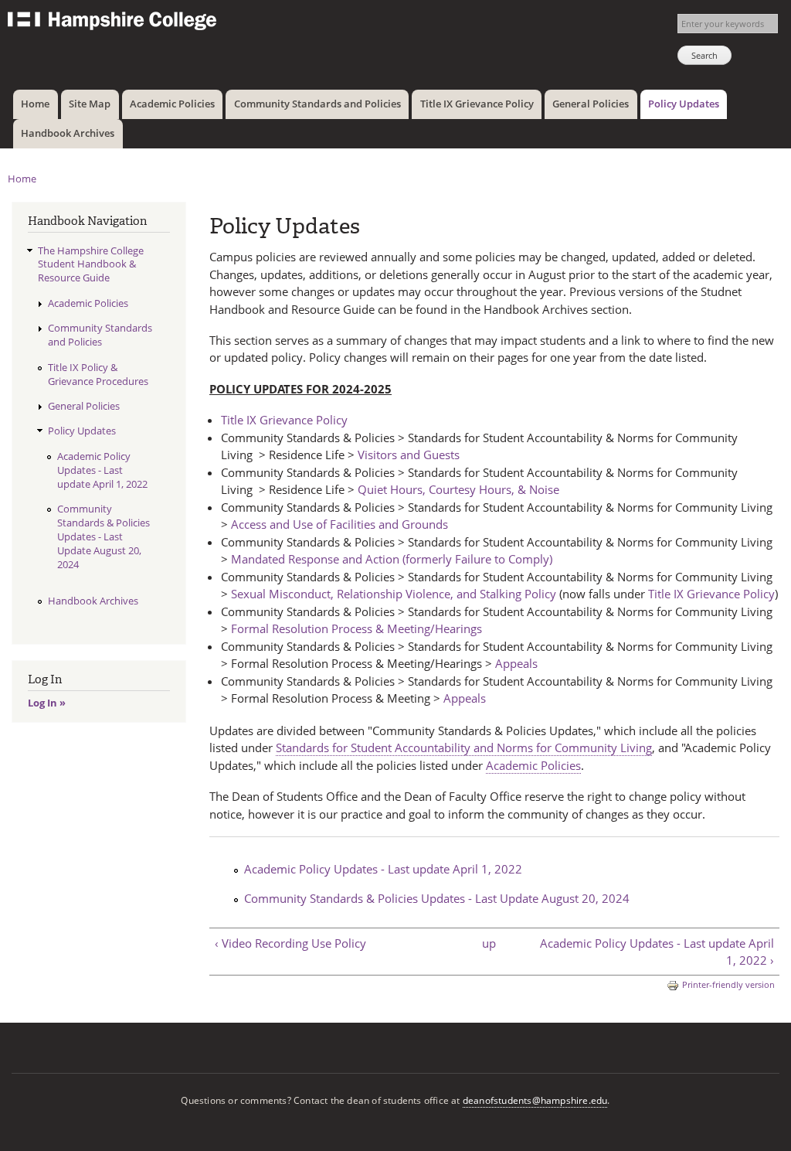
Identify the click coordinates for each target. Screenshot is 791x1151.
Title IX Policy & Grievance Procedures (98, 374)
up (489, 943)
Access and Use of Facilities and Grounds (339, 524)
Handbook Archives (67, 133)
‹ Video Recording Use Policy (290, 943)
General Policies (590, 104)
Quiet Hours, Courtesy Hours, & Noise (458, 489)
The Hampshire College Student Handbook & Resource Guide (91, 264)
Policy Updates (683, 104)
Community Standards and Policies (317, 104)
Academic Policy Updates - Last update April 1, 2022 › (657, 952)
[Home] (114, 23)
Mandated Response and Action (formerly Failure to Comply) (391, 559)
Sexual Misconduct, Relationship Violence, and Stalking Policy (393, 593)
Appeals (516, 663)
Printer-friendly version (728, 984)
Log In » (47, 703)
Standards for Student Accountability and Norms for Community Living (464, 747)
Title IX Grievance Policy (477, 104)
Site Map (89, 104)
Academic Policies (172, 104)
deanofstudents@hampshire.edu (535, 1100)
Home (35, 104)
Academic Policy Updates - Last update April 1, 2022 (383, 869)
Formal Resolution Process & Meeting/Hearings (356, 628)
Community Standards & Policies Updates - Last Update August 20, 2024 (437, 898)
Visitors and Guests (409, 454)
